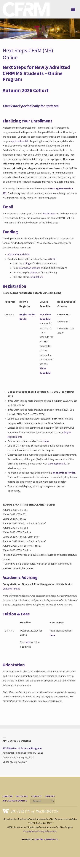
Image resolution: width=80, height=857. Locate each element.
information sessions (29, 268)
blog (27, 263)
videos (33, 272)
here (27, 642)
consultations (36, 277)
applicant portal (19, 141)
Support (50, 796)
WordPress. (52, 839)
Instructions (49, 213)
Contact (36, 796)
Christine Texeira (11, 588)
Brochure (22, 796)
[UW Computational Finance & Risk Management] (26, 9)
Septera (38, 839)
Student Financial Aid (19, 254)
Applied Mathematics (15, 800)
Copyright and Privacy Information (39, 831)
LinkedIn (7, 796)
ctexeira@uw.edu (57, 463)
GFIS (52, 259)
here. (46, 441)
